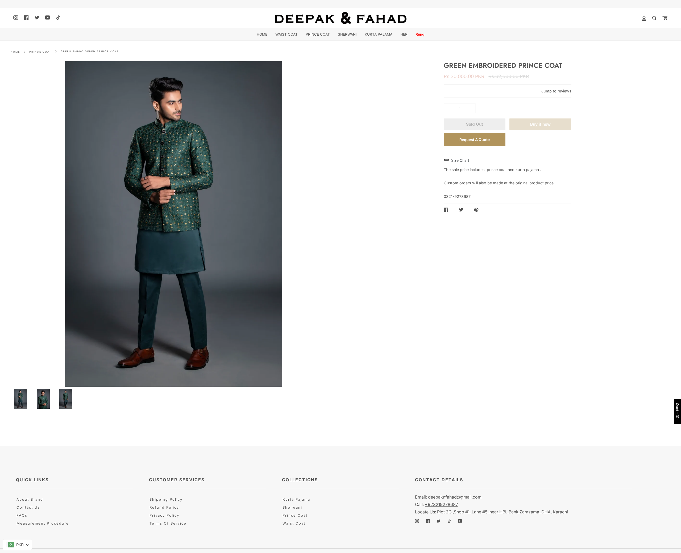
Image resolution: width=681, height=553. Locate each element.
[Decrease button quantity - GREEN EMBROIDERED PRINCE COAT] (450, 108)
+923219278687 (441, 504)
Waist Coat (294, 523)
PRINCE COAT (40, 51)
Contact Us (28, 507)
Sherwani (292, 507)
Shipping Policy (166, 499)
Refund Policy (164, 507)
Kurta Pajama (296, 499)
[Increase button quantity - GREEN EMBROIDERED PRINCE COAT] (469, 108)
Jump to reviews (556, 91)
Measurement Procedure (42, 523)
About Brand (29, 499)
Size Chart (460, 160)
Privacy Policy (164, 515)
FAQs (21, 515)
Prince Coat (295, 515)
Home (15, 51)
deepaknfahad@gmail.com (454, 497)
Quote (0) (677, 411)
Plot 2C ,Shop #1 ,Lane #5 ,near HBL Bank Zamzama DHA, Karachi (502, 511)
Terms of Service (168, 523)
